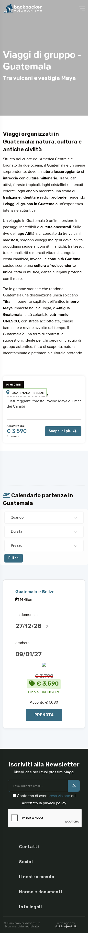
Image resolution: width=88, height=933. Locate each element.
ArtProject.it (66, 926)
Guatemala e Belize (35, 591)
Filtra (13, 558)
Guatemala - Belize (28, 393)
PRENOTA (44, 715)
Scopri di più (60, 431)
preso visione (58, 795)
